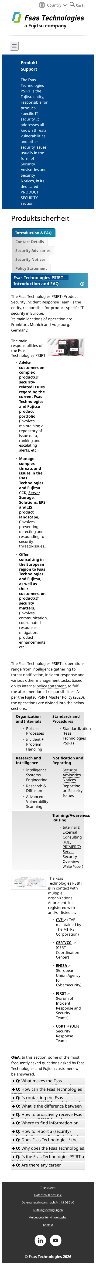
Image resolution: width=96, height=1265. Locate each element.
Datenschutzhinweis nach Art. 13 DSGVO (48, 1202)
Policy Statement (31, 268)
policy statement (51, 686)
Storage (26, 497)
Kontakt (48, 1225)
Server (33, 492)
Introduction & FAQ (33, 232)
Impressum (48, 1187)
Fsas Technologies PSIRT (38, 277)
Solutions (28, 502)
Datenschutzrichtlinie (48, 1195)
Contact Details (29, 241)
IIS (29, 507)
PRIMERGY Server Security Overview (72, 856)
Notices (69, 779)
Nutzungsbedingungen (48, 1210)
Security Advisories (33, 250)
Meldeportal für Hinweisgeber (48, 1217)
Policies (32, 728)
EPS (42, 502)
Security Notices (30, 259)
